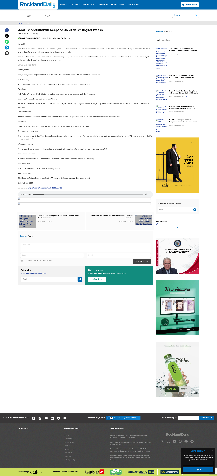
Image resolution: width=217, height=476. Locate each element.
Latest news (166, 40)
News (63, 5)
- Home (66, 435)
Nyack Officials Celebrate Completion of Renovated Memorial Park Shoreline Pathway (184, 93)
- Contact (67, 456)
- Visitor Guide (69, 442)
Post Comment (142, 261)
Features (74, 5)
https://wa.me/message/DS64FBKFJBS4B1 (45, 188)
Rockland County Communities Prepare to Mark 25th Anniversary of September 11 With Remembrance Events (130, 450)
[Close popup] (212, 450)
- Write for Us (69, 449)
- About (67, 446)
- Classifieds (68, 439)
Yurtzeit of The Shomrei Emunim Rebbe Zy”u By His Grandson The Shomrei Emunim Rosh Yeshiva (181, 78)
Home (20, 23)
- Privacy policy (69, 460)
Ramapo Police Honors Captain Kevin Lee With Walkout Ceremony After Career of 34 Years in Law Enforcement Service (130, 458)
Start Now (98, 279)
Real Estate (88, 5)
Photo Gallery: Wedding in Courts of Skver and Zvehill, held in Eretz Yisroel (131, 443)
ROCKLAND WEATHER (51, 15)
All (158, 40)
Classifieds (102, 5)
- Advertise (68, 453)
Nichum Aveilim (117, 5)
